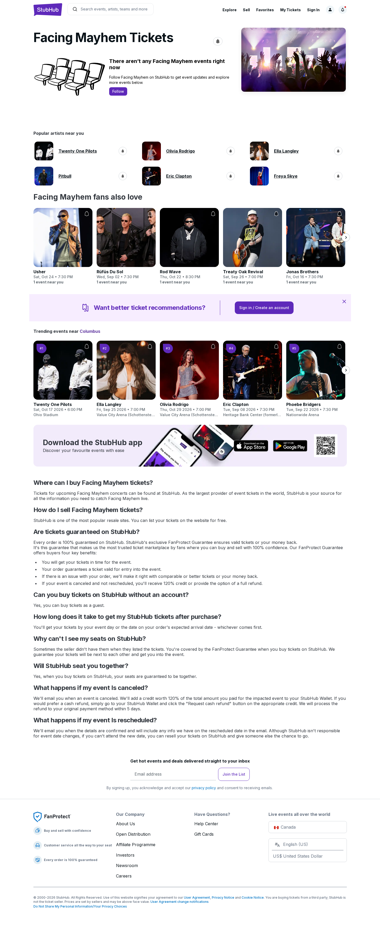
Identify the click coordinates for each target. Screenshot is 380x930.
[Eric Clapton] (252, 379)
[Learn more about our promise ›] (52, 816)
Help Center (206, 823)
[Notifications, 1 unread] (342, 9)
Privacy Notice (223, 897)
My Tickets (290, 10)
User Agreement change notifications (179, 902)
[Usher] (63, 246)
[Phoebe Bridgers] (315, 379)
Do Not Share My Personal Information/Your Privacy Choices (80, 906)
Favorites (265, 10)
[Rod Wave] (189, 246)
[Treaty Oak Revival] (252, 246)
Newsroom (127, 865)
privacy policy (204, 788)
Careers (124, 876)
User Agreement (197, 897)
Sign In (313, 10)
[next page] (346, 237)
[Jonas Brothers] (315, 246)
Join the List (234, 774)
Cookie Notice (253, 897)
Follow (118, 91)
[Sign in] (330, 9)
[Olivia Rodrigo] (189, 379)
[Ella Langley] (126, 379)
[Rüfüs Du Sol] (126, 246)
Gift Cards (204, 834)
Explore (230, 10)
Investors (125, 855)
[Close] (344, 301)
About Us (125, 823)
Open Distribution (133, 834)
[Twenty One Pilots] (63, 379)
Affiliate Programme (135, 844)
